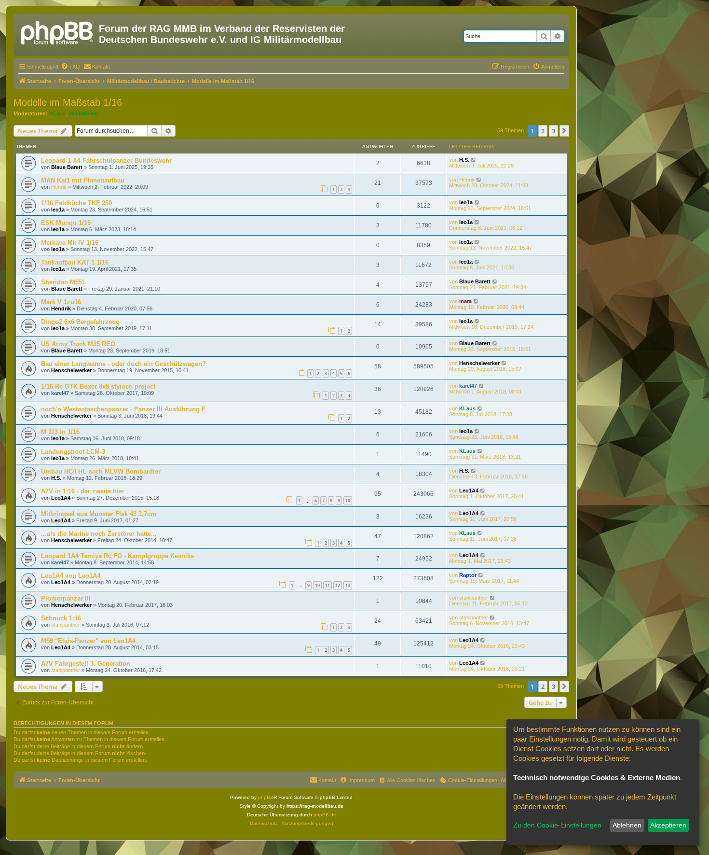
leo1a (58, 209)
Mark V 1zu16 (61, 302)
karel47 (60, 393)
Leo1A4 (60, 498)
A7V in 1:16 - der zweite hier (82, 491)
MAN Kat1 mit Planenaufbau (82, 180)
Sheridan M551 (63, 282)
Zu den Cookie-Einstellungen (557, 825)
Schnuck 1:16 (61, 618)
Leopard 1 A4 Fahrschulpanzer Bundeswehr (106, 160)
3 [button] (553, 130)
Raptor (468, 575)
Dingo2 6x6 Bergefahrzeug (80, 321)
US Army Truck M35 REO (78, 344)
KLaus (57, 113)
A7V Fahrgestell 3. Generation (85, 663)
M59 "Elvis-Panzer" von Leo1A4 (88, 641)
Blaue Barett (66, 167)
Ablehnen (627, 825)
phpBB (265, 797)
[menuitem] (70, 66)
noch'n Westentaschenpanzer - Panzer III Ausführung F (123, 409)
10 (347, 500)
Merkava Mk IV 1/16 (69, 242)
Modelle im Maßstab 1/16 (68, 102)
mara (465, 301)
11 (327, 585)
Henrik (59, 187)
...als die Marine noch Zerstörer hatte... (99, 533)
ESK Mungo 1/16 (66, 222)
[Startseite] (57, 31)
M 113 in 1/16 (60, 431)
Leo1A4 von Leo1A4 (70, 575)
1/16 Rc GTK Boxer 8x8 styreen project (98, 386)
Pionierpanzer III (66, 598)
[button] (564, 131)
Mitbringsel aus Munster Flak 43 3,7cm (98, 514)
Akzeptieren (668, 825)
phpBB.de (325, 814)
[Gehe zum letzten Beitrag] (474, 160)
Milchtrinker (83, 113)
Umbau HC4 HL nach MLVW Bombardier (101, 471)
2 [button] (543, 130)
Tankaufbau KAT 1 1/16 (75, 262)
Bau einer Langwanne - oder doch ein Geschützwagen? (123, 363)
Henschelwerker (71, 370)
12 (337, 585)
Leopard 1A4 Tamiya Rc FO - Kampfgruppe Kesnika (117, 556)
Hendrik (61, 308)
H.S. (464, 160)
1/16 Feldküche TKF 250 (76, 203)
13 (347, 585)
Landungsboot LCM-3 (73, 451)
